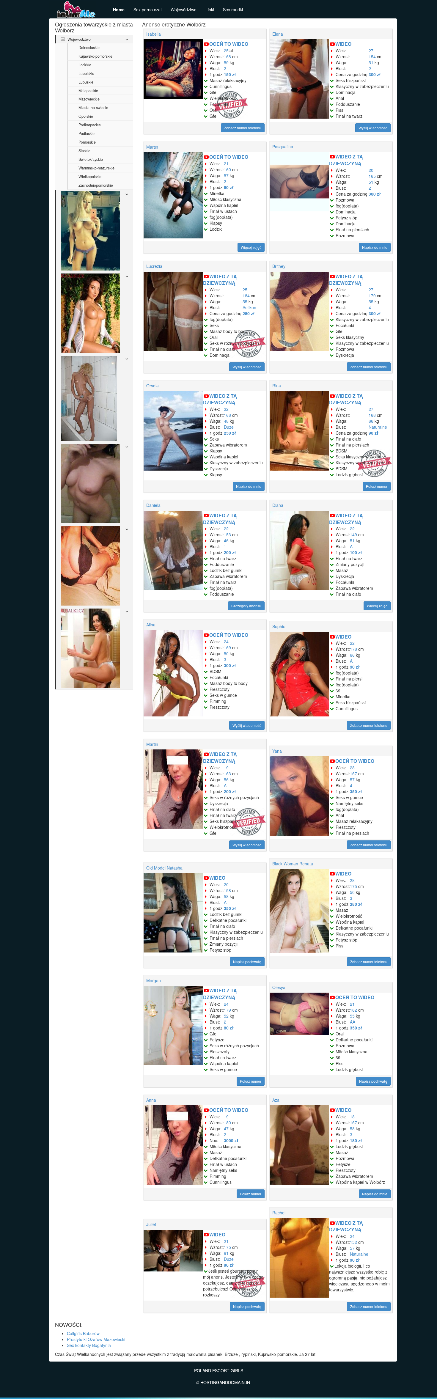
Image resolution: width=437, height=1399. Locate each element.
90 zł (373, 433)
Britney (278, 266)
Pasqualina (282, 147)
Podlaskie (86, 133)
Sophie (278, 626)
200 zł (230, 552)
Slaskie (84, 150)
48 (226, 421)
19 (226, 768)
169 (227, 647)
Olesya (278, 987)
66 (371, 421)
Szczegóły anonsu (246, 605)
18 (352, 1117)
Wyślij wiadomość (373, 127)
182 (353, 1010)
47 (226, 1128)
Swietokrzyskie (90, 159)
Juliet (151, 1224)
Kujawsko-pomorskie (95, 56)
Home (119, 9)
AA (352, 1022)
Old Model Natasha (164, 868)
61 (226, 1253)
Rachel (278, 1213)
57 (226, 175)
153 (227, 534)
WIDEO (343, 43)
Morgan (153, 980)
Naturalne (378, 427)
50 (226, 653)
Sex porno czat (147, 9)
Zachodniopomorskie (95, 185)
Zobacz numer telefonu (242, 127)
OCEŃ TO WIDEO (228, 43)
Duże (229, 427)
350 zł (356, 791)
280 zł (249, 313)
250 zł (230, 433)
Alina (150, 625)
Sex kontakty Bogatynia (89, 1345)
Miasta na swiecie (93, 107)
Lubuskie (85, 82)
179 (372, 295)
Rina (276, 386)
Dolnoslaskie (89, 47)
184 (246, 295)
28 (352, 768)
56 (226, 779)
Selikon (249, 307)
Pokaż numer (376, 486)
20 (371, 170)
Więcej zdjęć (251, 247)
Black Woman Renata (292, 864)
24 (226, 642)
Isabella (153, 34)
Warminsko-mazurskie (96, 168)
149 (353, 534)
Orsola (152, 386)
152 (353, 1242)
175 (353, 886)
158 (227, 890)
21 (226, 163)
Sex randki (233, 9)
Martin (152, 147)
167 (353, 773)
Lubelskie (86, 73)
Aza (275, 1100)
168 (227, 56)
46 (226, 540)
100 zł (356, 552)
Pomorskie (87, 142)
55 (245, 301)
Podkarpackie (89, 125)
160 (227, 169)
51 (371, 62)
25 (226, 51)
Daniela (153, 505)
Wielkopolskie (89, 176)
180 (227, 1123)
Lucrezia (154, 266)
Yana (277, 751)
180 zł (356, 1140)
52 (226, 1016)
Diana (277, 505)
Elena (277, 34)
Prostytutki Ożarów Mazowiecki (96, 1339)
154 (372, 56)
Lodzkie (84, 64)
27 (371, 51)
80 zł (229, 187)
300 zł (375, 74)
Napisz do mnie (374, 247)
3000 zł (231, 1140)
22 (226, 409)
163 (227, 773)
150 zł (230, 74)
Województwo (184, 9)
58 (226, 896)
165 (372, 176)
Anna (151, 1100)
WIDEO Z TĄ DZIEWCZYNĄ (346, 160)
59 (226, 62)
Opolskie (85, 116)
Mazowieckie (89, 99)
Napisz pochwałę (247, 961)
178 (353, 649)
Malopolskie (88, 90)
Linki (209, 9)
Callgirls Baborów (83, 1333)
